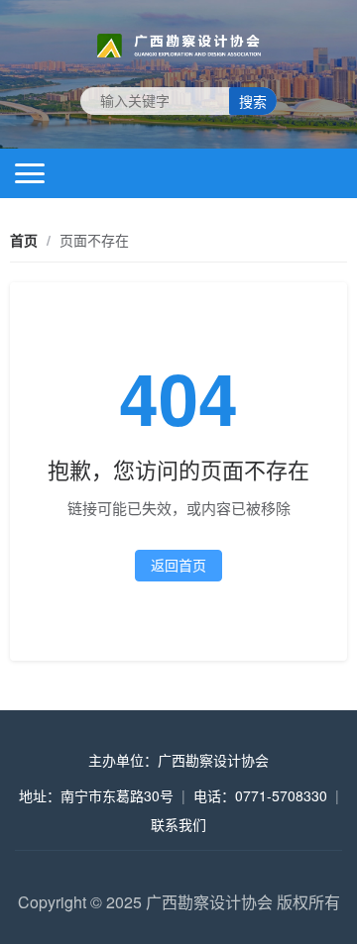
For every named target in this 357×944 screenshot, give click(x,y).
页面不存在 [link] (94, 240)
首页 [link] (24, 240)
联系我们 (178, 824)
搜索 (253, 102)
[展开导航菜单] (30, 173)
